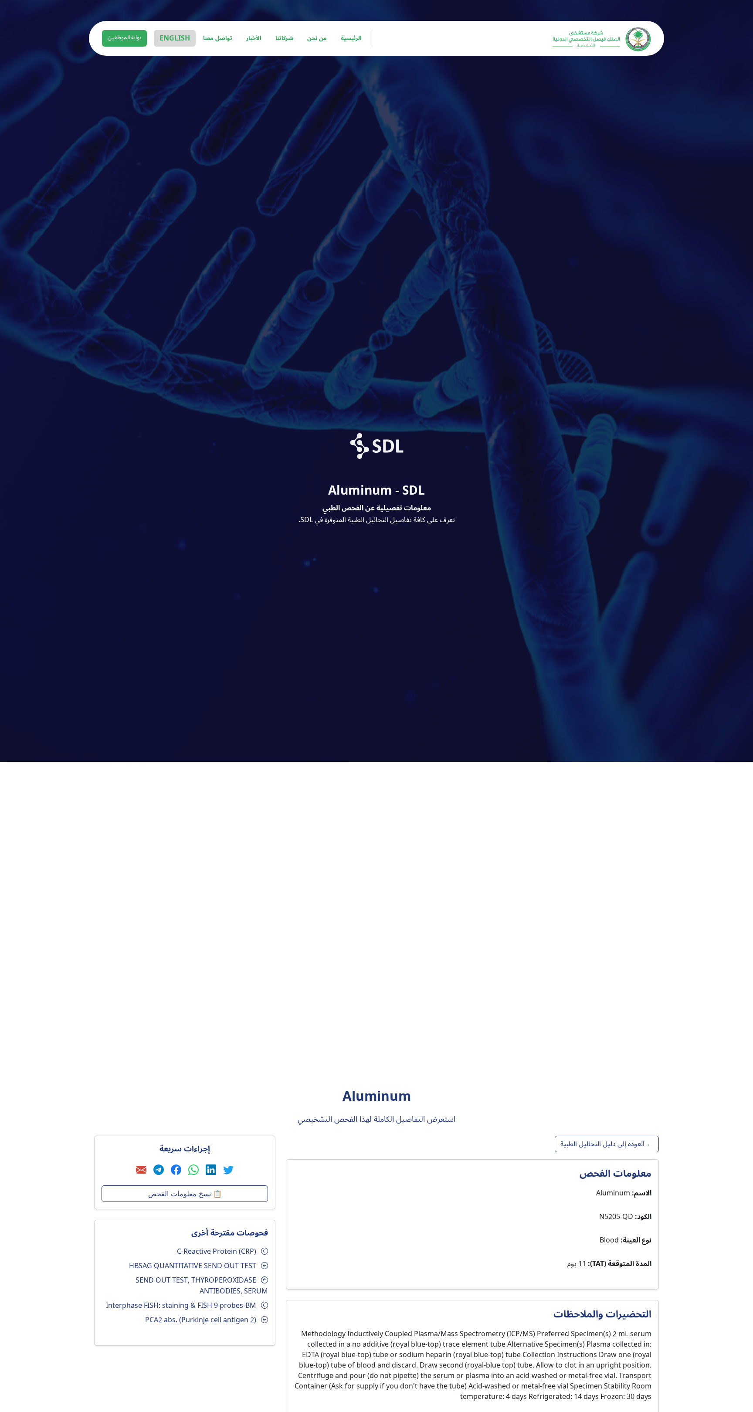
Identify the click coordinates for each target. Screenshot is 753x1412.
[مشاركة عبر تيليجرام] (158, 1170)
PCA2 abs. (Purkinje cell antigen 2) (200, 1320)
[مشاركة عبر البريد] (141, 1170)
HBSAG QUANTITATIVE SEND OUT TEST (192, 1266)
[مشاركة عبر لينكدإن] (211, 1170)
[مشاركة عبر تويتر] (228, 1170)
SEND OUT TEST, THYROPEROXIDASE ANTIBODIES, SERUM (202, 1286)
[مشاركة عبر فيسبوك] (176, 1170)
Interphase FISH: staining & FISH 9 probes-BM (181, 1305)
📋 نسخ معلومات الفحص (185, 1193)
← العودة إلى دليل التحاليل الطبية (606, 1144)
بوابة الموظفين (124, 37)
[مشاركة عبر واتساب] (193, 1170)
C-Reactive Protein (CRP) (216, 1251)
